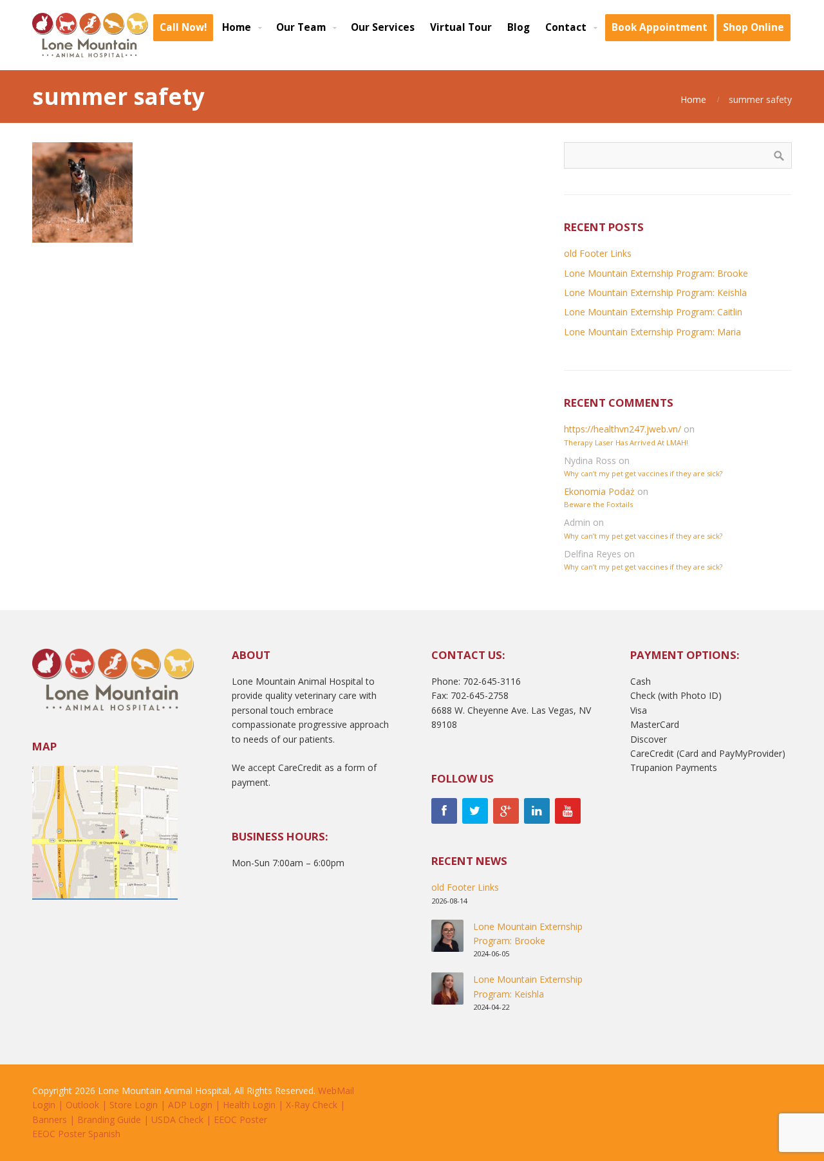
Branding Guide (109, 1119)
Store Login (133, 1105)
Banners (49, 1119)
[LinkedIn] (537, 811)
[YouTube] (568, 811)
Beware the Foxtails (598, 504)
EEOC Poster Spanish (76, 1134)
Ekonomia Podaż (599, 491)
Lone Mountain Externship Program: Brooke (656, 273)
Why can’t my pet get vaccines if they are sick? (643, 473)
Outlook (82, 1105)
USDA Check (177, 1119)
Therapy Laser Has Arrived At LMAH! (626, 442)
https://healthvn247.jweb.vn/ (622, 429)
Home (693, 99)
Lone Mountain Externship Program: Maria (652, 332)
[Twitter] (475, 811)
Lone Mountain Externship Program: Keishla (655, 292)
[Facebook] (444, 811)
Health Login (249, 1105)
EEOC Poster (240, 1119)
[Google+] (506, 811)
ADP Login (190, 1105)
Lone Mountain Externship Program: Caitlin (653, 312)
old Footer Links (598, 253)
